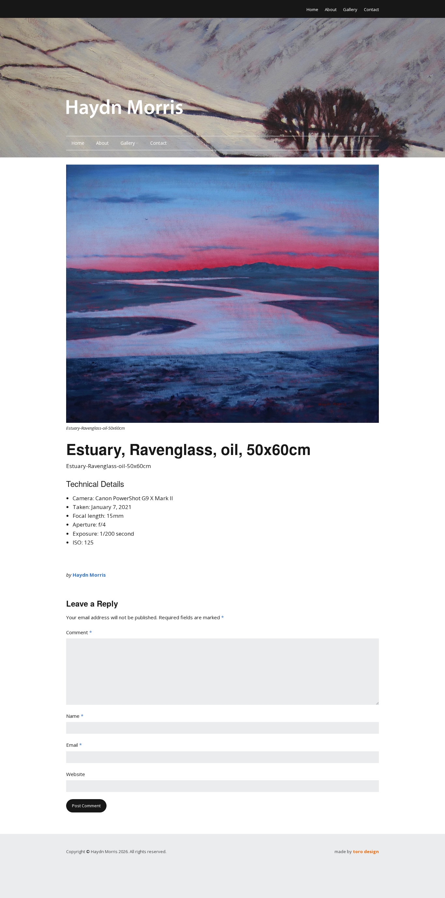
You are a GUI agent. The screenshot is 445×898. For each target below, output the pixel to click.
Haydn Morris (89, 574)
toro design (366, 851)
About (331, 9)
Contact (371, 9)
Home (312, 9)
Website (75, 774)
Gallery (350, 9)
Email (74, 745)
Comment (79, 632)
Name (74, 716)
